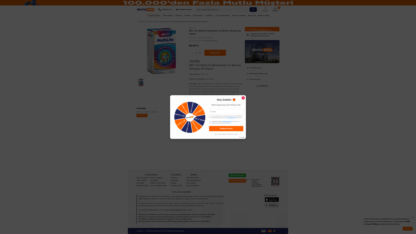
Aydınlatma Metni (231, 117)
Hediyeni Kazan (226, 128)
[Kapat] (243, 98)
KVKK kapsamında (227, 121)
